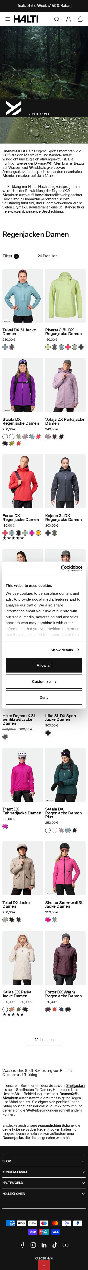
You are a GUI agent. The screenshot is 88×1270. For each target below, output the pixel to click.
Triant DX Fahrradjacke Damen (21, 811)
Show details (62, 650)
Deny (44, 697)
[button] (8, 19)
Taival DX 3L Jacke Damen (19, 332)
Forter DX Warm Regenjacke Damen (63, 994)
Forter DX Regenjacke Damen (20, 518)
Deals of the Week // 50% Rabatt (44, 6)
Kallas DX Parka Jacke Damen (17, 994)
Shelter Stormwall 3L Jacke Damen (64, 905)
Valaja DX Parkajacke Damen (65, 421)
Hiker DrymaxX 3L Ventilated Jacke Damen (19, 720)
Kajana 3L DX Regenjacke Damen (63, 518)
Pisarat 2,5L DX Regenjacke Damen (63, 332)
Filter (7, 256)
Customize (41, 681)
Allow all (44, 665)
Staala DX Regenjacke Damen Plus (63, 813)
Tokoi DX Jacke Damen (16, 905)
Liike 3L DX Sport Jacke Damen (60, 718)
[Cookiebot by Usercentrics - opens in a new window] (62, 568)
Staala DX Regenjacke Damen (20, 421)
